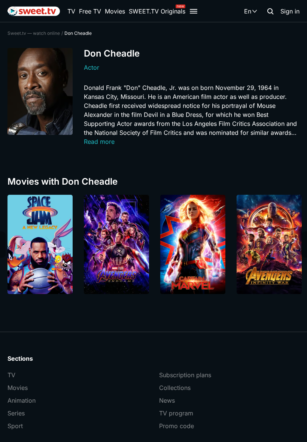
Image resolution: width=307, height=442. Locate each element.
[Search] (270, 11)
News (167, 400)
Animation (21, 400)
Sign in (290, 11)
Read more (99, 141)
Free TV (90, 11)
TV (71, 11)
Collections (175, 387)
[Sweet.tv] (33, 11)
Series (16, 413)
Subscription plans (185, 375)
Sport (15, 426)
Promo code (176, 426)
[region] (153, 244)
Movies (115, 11)
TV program (176, 413)
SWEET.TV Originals (157, 11)
